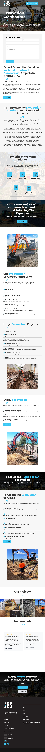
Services (24, 708)
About (24, 707)
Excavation (6, 725)
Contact (24, 715)
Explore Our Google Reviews (22, 627)
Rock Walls (6, 723)
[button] (40, 3)
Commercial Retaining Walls (9, 728)
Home (24, 705)
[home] (7, 4)
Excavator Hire (6, 726)
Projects (24, 710)
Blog (24, 713)
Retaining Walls (6, 722)
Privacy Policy (25, 716)
